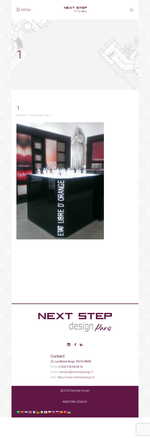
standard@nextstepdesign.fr (76, 372)
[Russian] (57, 412)
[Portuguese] (53, 412)
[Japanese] (45, 412)
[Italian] (41, 412)
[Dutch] (26, 412)
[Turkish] (65, 412)
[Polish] (49, 412)
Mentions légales (75, 402)
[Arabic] (18, 412)
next (23, 115)
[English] (30, 412)
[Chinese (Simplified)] (22, 412)
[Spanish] (61, 412)
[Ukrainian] (69, 412)
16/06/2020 (36, 115)
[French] (34, 412)
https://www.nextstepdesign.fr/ (76, 377)
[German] (37, 412)
